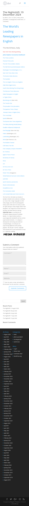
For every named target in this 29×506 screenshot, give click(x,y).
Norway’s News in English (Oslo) (11, 112)
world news (20, 19)
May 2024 (6, 391)
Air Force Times (7, 170)
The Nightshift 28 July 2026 (10, 311)
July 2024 (6, 386)
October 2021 (7, 418)
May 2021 (6, 430)
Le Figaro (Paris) (7, 97)
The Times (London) (8, 58)
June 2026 (6, 339)
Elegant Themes (15, 502)
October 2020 (7, 445)
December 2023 (8, 401)
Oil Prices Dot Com (8, 167)
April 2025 (6, 366)
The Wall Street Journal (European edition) (14, 67)
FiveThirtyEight (7, 130)
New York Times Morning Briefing (12, 52)
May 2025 (6, 364)
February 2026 (8, 349)
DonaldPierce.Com (8, 188)
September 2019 (8, 477)
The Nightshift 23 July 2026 (10, 313)
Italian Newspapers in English (10, 94)
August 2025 (7, 356)
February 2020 (8, 465)
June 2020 (6, 455)
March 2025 (7, 369)
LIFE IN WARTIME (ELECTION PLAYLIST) (13, 194)
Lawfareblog (6, 136)
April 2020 (6, 460)
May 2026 (6, 342)
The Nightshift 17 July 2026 (10, 316)
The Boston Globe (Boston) (10, 76)
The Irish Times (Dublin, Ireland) (11, 64)
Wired (4, 139)
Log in (15, 349)
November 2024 (8, 379)
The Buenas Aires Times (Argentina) (12, 121)
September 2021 (8, 421)
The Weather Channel (8, 142)
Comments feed (18, 353)
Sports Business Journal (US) (10, 182)
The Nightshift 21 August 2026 (11, 308)
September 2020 (8, 448)
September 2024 (8, 384)
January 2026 (7, 351)
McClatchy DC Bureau (8, 157)
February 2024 (8, 396)
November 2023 (8, 403)
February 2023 (8, 408)
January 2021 (7, 440)
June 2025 (6, 361)
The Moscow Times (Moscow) (11, 91)
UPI (4, 164)
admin (6, 17)
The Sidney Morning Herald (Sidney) (12, 124)
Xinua (4, 161)
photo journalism (18, 337)
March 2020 (7, 462)
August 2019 (7, 480)
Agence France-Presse (9, 154)
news (18, 17)
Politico (5, 133)
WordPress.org (18, 356)
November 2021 (8, 416)
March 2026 (7, 347)
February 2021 (8, 438)
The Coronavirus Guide (9, 191)
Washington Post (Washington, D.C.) (12, 70)
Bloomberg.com (7, 100)
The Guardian (6, 79)
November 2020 (8, 443)
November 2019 (8, 472)
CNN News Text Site (8, 145)
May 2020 (6, 458)
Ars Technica (6, 151)
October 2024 (7, 381)
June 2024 (6, 388)
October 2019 (7, 475)
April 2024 (6, 393)
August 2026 (7, 334)
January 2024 (7, 398)
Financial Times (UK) (8, 61)
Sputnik (5, 118)
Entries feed (17, 351)
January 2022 (7, 413)
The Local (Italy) (7, 115)
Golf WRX (5, 179)
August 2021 (7, 423)
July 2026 (6, 337)
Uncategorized (13, 19)
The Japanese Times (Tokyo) (10, 109)
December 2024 (8, 376)
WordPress (15, 504)
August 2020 (7, 450)
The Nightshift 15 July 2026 (10, 318)
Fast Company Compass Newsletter (12, 148)
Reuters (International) (9, 185)
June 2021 (6, 428)
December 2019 (8, 470)
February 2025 (8, 371)
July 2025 (6, 359)
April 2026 (6, 344)
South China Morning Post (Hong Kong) (13, 88)
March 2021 (7, 435)
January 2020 (7, 467)
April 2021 (6, 433)
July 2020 (6, 453)
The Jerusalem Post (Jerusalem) (11, 106)
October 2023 (7, 406)
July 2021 (6, 425)
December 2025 (8, 354)
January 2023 (7, 411)
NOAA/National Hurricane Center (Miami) (13, 176)
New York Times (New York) (10, 73)
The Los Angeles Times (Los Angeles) (13, 82)
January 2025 (7, 374)
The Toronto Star (7, 103)
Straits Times (6, 173)
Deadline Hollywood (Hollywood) (11, 127)
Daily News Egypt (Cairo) (9, 85)
